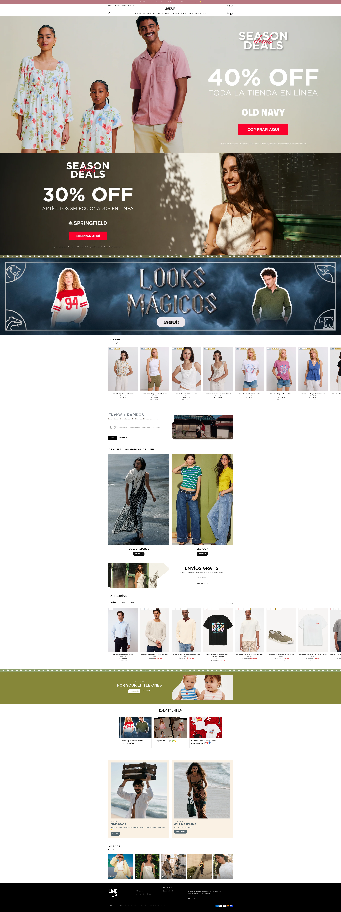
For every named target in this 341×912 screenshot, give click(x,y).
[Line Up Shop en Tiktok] (232, 6)
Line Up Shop (120, 905)
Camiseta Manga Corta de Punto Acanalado (249, 654)
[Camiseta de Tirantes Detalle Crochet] (186, 369)
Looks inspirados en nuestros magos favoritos (132, 741)
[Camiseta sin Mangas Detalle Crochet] (313, 369)
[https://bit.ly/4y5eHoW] (170, 204)
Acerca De (139, 888)
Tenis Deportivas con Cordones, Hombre (281, 654)
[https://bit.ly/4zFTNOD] (170, 84)
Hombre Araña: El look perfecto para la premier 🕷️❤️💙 (203, 741)
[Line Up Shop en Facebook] (227, 6)
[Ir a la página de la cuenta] (228, 13)
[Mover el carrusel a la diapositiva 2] (170, 251)
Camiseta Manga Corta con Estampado (123, 394)
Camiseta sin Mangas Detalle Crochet (313, 394)
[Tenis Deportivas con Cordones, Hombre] (281, 630)
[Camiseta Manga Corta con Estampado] (123, 369)
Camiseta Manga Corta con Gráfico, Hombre (313, 654)
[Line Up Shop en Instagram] (229, 6)
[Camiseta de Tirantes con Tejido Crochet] (218, 369)
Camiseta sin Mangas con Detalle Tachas (154, 394)
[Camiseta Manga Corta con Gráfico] (249, 369)
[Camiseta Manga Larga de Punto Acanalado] (154, 630)
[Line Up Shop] (170, 8)
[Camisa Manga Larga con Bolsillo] (123, 630)
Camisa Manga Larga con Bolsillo (123, 654)
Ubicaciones (139, 891)
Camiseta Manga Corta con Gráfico (250, 394)
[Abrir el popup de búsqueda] (109, 13)
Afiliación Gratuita (168, 888)
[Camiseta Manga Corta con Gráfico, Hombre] (313, 630)
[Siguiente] (206, 2)
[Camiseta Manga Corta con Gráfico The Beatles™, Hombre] (218, 630)
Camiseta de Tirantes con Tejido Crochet (218, 394)
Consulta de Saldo (168, 891)
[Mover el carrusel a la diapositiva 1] (168, 251)
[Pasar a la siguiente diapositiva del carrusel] (176, 251)
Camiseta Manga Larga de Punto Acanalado (154, 654)
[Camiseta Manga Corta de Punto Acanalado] (249, 630)
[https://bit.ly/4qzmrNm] (170, 296)
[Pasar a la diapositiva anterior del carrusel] (165, 251)
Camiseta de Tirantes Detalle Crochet (186, 394)
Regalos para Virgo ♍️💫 (166, 740)
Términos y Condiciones (201, 583)
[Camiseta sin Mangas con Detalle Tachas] (154, 369)
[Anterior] (135, 2)
